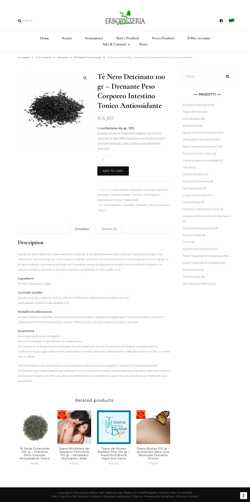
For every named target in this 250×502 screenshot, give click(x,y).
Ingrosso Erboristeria (196, 181)
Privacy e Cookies (187, 496)
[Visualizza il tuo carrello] (230, 20)
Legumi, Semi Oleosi (196, 195)
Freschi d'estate (121, 194)
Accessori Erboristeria (196, 104)
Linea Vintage (191, 202)
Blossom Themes (131, 496)
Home (44, 38)
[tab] (82, 229)
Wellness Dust (192, 276)
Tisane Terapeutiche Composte (202, 255)
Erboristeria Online (85, 492)
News (143, 44)
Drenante (103, 194)
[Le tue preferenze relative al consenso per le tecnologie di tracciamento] (243, 495)
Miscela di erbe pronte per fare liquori (206, 216)
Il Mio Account (198, 38)
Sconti (67, 38)
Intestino (137, 194)
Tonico (118, 200)
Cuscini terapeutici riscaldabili (201, 160)
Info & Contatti (114, 44)
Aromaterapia (191, 118)
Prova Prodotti (163, 38)
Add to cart (113, 171)
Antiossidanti (121, 189)
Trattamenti (94, 38)
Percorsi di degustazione (198, 228)
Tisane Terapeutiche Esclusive (201, 262)
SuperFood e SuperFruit (198, 249)
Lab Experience (193, 188)
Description (82, 229)
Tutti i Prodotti (127, 38)
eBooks (188, 167)
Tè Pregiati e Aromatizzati (199, 139)
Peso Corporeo (159, 205)
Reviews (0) (109, 229)
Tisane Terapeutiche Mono (199, 146)
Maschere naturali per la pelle (201, 209)
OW (74, 496)
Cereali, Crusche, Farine (197, 153)
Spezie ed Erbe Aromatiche (200, 132)
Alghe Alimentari (193, 111)
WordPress (168, 496)
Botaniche (136, 189)
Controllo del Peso (156, 189)
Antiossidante (113, 205)
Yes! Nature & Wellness (197, 283)
